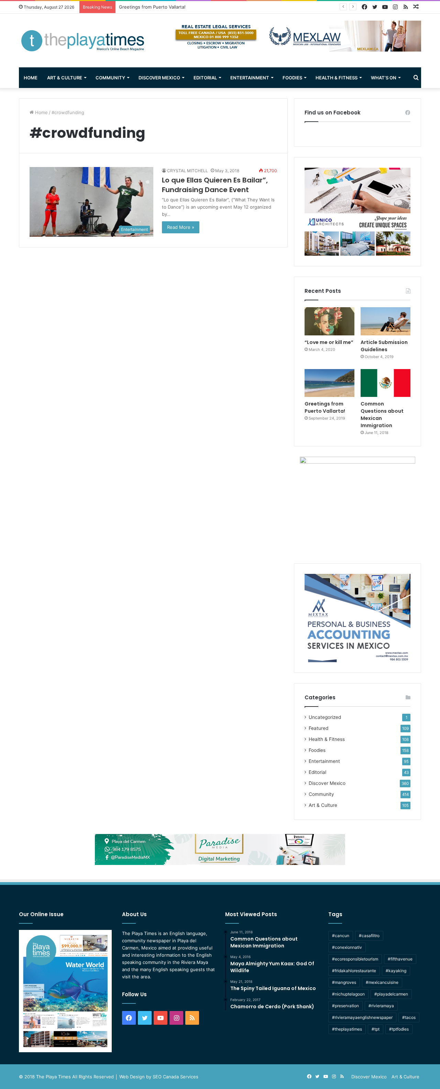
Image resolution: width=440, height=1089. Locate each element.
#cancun (340, 935)
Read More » (180, 227)
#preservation (345, 1005)
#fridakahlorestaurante (354, 970)
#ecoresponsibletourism (355, 959)
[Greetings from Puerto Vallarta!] (329, 383)
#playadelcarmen (391, 994)
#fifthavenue (400, 959)
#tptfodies (399, 1029)
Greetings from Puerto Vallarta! (325, 407)
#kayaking (396, 970)
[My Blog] (82, 40)
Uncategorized (325, 717)
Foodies (292, 77)
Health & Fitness (337, 77)
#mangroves (344, 982)
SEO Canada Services (175, 1076)
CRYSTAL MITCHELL (187, 170)
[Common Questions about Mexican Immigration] (385, 383)
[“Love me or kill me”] (329, 321)
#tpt (376, 1029)
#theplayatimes (347, 1029)
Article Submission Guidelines (384, 346)
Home (30, 77)
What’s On (383, 77)
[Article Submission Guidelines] (385, 321)
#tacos (409, 1017)
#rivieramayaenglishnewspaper (362, 1017)
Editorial (205, 77)
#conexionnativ (347, 947)
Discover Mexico (159, 77)
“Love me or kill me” (329, 342)
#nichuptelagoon (348, 994)
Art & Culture (64, 77)
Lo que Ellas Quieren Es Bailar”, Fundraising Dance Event (215, 185)
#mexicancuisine (382, 982)
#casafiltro (369, 935)
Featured (318, 728)
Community (110, 77)
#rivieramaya (381, 1005)
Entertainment (249, 77)
